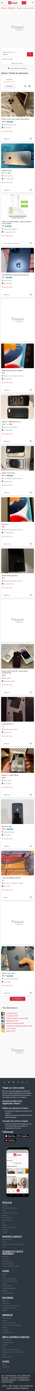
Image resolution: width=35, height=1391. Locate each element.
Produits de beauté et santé (10, 1266)
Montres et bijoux (7, 1261)
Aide (3, 1376)
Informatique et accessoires (10, 1305)
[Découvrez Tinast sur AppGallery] (10, 1140)
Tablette (4, 1310)
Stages (4, 1354)
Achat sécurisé (10, 1376)
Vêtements (5, 1256)
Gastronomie (6, 1367)
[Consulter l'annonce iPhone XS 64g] (17, 811)
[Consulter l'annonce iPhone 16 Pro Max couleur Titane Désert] (17, 104)
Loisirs (5, 1271)
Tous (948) (9, 79)
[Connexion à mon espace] (31, 139)
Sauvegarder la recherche (18, 68)
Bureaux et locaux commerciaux (11, 1325)
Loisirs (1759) (11, 1028)
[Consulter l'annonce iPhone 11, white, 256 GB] (17, 760)
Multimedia (7, 1298)
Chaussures (5, 1259)
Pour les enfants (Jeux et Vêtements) (13, 1244)
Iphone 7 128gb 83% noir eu (11, 422)
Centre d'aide (25, 1376)
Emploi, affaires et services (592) (17, 1018)
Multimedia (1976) (12, 1021)
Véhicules (7, 1202)
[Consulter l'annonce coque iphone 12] (17, 709)
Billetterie (5, 1290)
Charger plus (18, 999)
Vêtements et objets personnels (12, 1252)
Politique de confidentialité (19, 1378)
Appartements (6, 1318)
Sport (4, 1276)
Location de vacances (8, 1323)
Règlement (5, 1378)
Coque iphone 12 (7, 724)
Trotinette (5, 1232)
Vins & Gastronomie (8, 1293)
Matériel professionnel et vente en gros (13, 1352)
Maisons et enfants (12, 1236)
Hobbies (4, 1274)
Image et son (6, 1303)
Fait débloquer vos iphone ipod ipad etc (15, 275)
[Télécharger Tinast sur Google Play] (23, 1136)
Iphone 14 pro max (8, 473)
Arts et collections (7, 1286)
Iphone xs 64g (6, 826)
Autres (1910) (10, 1031)
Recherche (11, 8)
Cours (4, 1347)
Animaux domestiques (9, 1278)
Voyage (4, 1283)
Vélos (4, 1222)
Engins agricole (6, 1220)
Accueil (3, 8)
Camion (4, 1225)
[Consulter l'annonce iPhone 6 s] (17, 509)
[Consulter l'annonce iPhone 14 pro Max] (17, 958)
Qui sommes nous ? (23, 1380)
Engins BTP (5, 1229)
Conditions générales (9, 1380)
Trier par (9, 86)
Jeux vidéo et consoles (9, 1308)
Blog (18, 1376)
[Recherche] (33, 3)
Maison (4, 1320)
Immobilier (7, 1315)
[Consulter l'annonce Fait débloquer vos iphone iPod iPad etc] (17, 260)
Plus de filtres (18, 63)
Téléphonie (5, 1301)
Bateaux (4, 1215)
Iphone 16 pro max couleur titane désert (15, 119)
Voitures (4, 1205)
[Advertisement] (17, 28)
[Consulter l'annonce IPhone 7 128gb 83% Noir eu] (17, 407)
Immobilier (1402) (12, 1016)
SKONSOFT (17, 1388)
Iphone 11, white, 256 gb (10, 775)
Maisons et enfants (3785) (15, 1023)
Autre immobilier (7, 1332)
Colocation (5, 1330)
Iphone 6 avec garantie (9, 575)
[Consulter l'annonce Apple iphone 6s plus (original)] (17, 356)
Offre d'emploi (6, 1340)
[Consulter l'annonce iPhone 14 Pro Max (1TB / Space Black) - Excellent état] (17, 656)
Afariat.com (24, 1388)
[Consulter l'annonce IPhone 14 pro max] (17, 458)
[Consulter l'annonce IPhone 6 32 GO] (17, 156)
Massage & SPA (7, 1357)
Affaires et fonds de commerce (11, 1349)
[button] (4, 1082)
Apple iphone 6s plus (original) (12, 370)
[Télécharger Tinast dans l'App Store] (10, 1136)
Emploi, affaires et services (15, 1337)
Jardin (4, 1247)
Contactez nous (7, 1382)
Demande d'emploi (7, 1342)
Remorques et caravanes (9, 1227)
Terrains (4, 1327)
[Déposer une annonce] (24, 2)
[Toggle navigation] (2, 2)
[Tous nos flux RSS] (27, 1082)
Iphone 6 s (5, 524)
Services (4, 1345)
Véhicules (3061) (11, 1013)
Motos (4, 1210)
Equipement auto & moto (9, 1213)
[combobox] (14, 54)
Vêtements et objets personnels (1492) (19, 1026)
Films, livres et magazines (9, 1281)
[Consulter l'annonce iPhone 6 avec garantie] (17, 561)
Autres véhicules (7, 1217)
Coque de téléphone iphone (11, 878)
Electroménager (7, 1239)
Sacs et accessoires (8, 1264)
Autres (5, 1361)
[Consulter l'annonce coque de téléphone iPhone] (17, 863)
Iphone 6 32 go (7, 170)
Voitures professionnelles (9, 1208)
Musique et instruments (9, 1288)
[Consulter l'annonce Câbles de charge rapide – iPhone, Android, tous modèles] (17, 207)
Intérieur (4, 1242)
